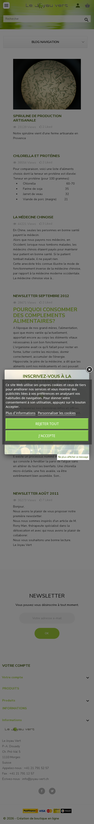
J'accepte (47, 435)
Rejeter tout (47, 423)
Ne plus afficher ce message (73, 457)
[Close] (89, 370)
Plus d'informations (20, 413)
